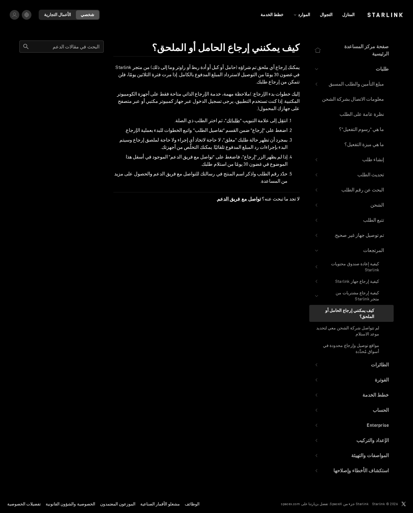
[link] (385, 15)
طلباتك (233, 120)
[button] (351, 69)
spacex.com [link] (290, 504)
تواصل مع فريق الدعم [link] (239, 199)
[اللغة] (26, 15)
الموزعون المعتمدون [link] (117, 504)
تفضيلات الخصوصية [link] (24, 504)
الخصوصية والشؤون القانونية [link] (70, 504)
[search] (26, 47)
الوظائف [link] (192, 504)
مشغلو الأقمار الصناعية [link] (160, 504)
